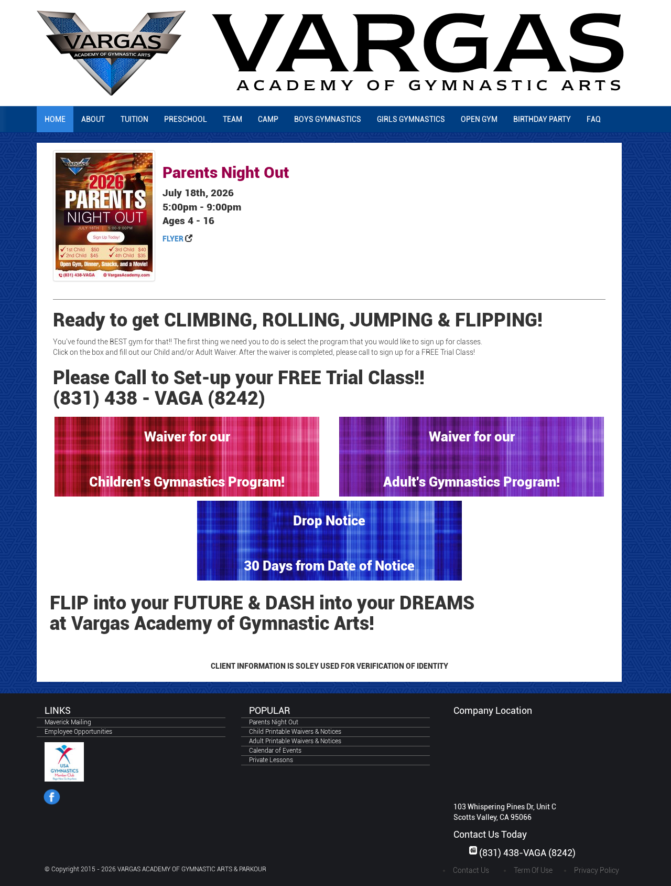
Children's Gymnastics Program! (187, 482)
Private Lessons (271, 760)
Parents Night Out (273, 722)
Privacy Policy (596, 870)
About (93, 119)
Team (232, 119)
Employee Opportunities (78, 731)
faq (594, 119)
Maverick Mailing (68, 722)
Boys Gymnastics (327, 119)
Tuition (134, 119)
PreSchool (185, 119)
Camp (268, 119)
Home (55, 119)
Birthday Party (542, 119)
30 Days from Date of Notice (329, 566)
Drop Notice (329, 521)
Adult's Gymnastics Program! (471, 482)
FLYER (173, 239)
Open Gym (479, 119)
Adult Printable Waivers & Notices (295, 741)
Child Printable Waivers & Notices (295, 731)
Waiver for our (187, 437)
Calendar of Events (275, 750)
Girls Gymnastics (411, 119)
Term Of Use (533, 870)
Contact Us (471, 870)
